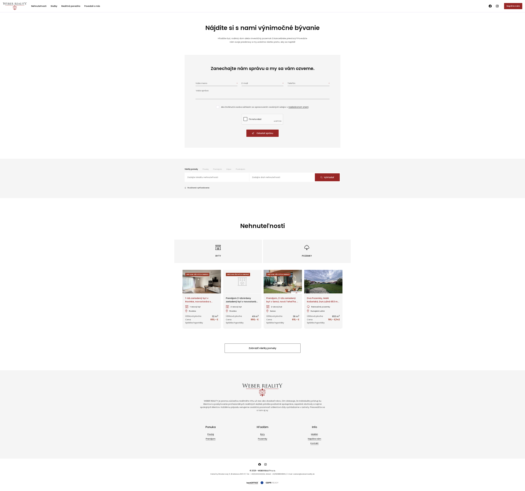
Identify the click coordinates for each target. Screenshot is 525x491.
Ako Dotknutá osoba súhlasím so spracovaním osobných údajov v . (265, 107)
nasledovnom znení (298, 107)
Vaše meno (201, 83)
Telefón (291, 83)
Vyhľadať (329, 177)
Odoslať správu (264, 133)
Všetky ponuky (191, 169)
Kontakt (314, 443)
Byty (262, 434)
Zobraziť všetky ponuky (262, 348)
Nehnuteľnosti (38, 6)
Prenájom (217, 169)
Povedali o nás (92, 6)
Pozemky (262, 438)
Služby (54, 6)
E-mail (245, 83)
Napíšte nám (513, 6)
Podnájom (240, 169)
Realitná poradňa (70, 6)
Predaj (205, 169)
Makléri (314, 434)
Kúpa (229, 169)
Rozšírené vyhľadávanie (198, 187)
